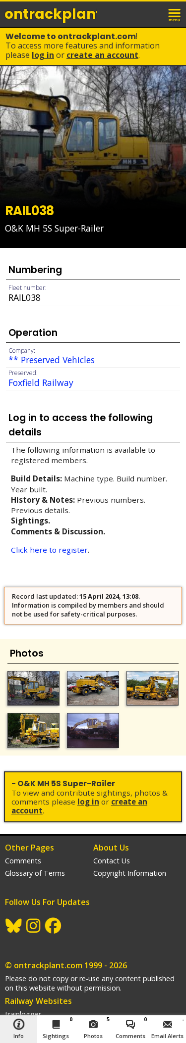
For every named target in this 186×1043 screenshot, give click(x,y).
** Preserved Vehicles (51, 360)
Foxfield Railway (40, 382)
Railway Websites (38, 1001)
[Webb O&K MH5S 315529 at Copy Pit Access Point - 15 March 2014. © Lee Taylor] (33, 730)
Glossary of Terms (35, 873)
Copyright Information (129, 873)
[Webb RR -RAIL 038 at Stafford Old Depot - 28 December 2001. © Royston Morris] (93, 730)
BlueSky (14, 926)
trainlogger (23, 1014)
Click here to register (49, 550)
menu (175, 14)
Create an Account (102, 54)
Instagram (34, 926)
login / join (153, 14)
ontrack (50, 14)
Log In (43, 54)
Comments (23, 860)
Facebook (53, 926)
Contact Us (111, 860)
